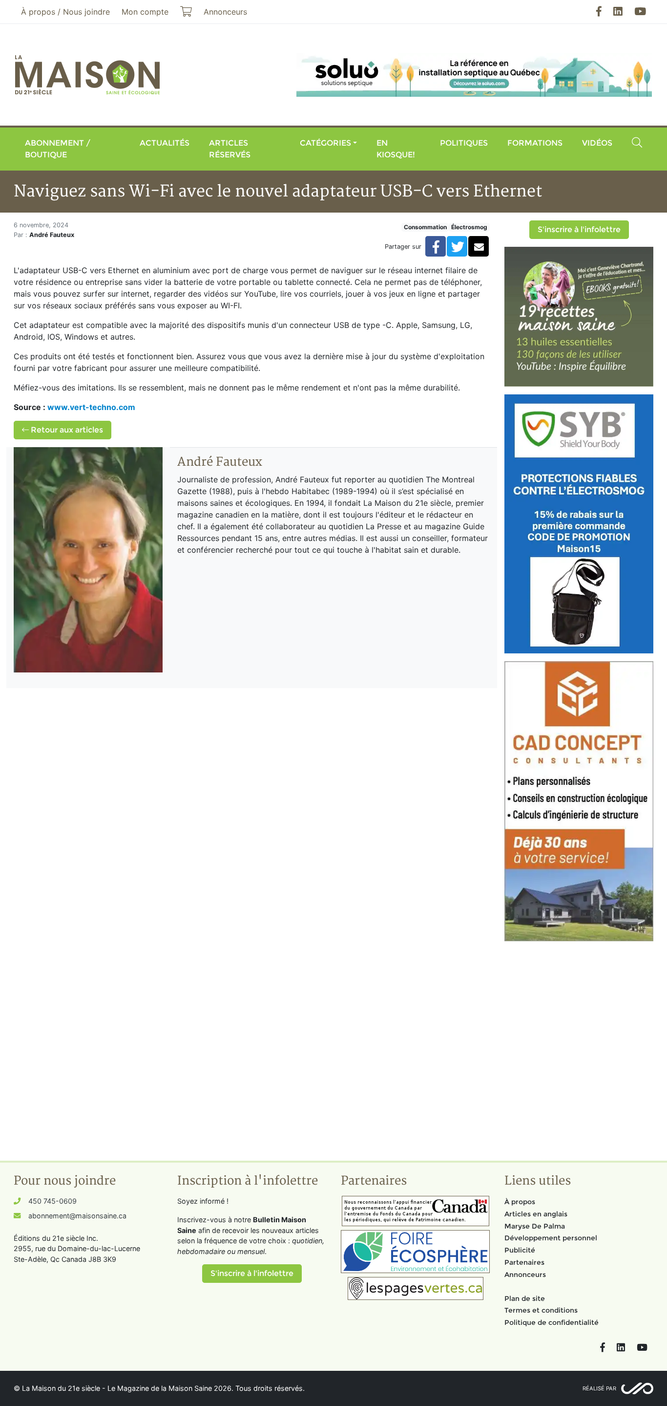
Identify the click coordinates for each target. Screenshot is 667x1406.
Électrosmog (469, 227)
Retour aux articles (66, 429)
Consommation (425, 227)
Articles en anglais (535, 1214)
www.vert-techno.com (91, 407)
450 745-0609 (52, 1201)
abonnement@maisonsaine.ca (77, 1215)
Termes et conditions (541, 1310)
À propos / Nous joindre (65, 12)
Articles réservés (229, 148)
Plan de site (524, 1298)
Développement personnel (550, 1237)
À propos (519, 1201)
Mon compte (145, 12)
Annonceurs (525, 1274)
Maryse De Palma (534, 1226)
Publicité (519, 1250)
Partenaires (524, 1262)
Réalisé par (599, 1388)
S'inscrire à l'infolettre (579, 229)
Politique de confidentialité (551, 1322)
